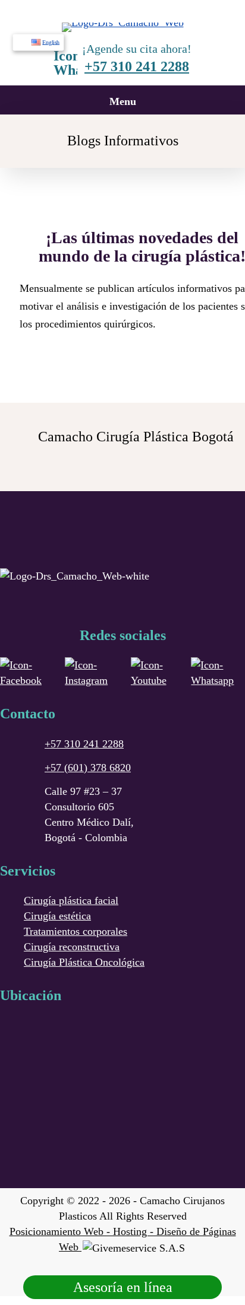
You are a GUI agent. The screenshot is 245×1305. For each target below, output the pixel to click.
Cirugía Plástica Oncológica (84, 962)
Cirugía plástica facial (71, 900)
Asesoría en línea (122, 1287)
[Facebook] (26, 672)
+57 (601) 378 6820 (88, 768)
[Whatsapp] (218, 672)
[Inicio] (123, 22)
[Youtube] (155, 672)
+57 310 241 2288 (136, 66)
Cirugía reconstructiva (72, 947)
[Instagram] (92, 672)
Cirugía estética (57, 916)
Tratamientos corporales (75, 931)
